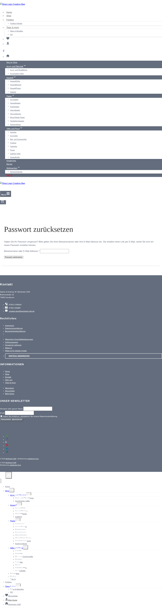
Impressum (9, 326)
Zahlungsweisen (11, 342)
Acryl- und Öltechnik (18, 495)
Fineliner (13, 143)
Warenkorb (9, 388)
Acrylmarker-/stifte (17, 74)
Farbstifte (13, 146)
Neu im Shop (11, 62)
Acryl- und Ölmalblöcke (18, 70)
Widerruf (8, 348)
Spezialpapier (15, 110)
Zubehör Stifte (15, 154)
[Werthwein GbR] (8, 56)
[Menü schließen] (0, 481)
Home (9, 12)
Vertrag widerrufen (18, 356)
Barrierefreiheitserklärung (15, 331)
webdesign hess (33, 459)
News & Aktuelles (16, 31)
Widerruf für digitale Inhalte (16, 351)
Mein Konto (9, 394)
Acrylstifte (14, 136)
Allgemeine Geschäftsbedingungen (19, 339)
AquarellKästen (15, 85)
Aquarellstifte (15, 157)
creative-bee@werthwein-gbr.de (21, 311)
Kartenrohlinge (15, 125)
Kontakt (8, 377)
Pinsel (12, 150)
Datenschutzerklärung (14, 328)
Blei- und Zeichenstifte (18, 139)
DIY (11, 35)
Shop (8, 16)
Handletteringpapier (17, 121)
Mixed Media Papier (17, 117)
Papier (12, 521)
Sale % (9, 175)
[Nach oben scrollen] (3, 475)
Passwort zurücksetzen (13, 257)
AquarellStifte (15, 81)
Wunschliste (10, 391)
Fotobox (8, 582)
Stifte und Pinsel (16, 548)
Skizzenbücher (15, 114)
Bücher (9, 164)
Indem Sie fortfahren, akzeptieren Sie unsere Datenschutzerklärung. (30, 416)
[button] (7, 436)
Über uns (8, 380)
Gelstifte (13, 132)
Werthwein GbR (10, 459)
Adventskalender (16, 172)
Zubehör (13, 92)
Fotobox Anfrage (16, 23)
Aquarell (13, 505)
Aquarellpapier (15, 103)
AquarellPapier (15, 88)
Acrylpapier (14, 100)
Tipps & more (10, 383)
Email (2, 413)
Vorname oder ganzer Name (11, 409)
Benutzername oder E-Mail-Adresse (21, 251)
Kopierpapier (14, 107)
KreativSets (11, 161)
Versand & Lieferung (13, 345)
